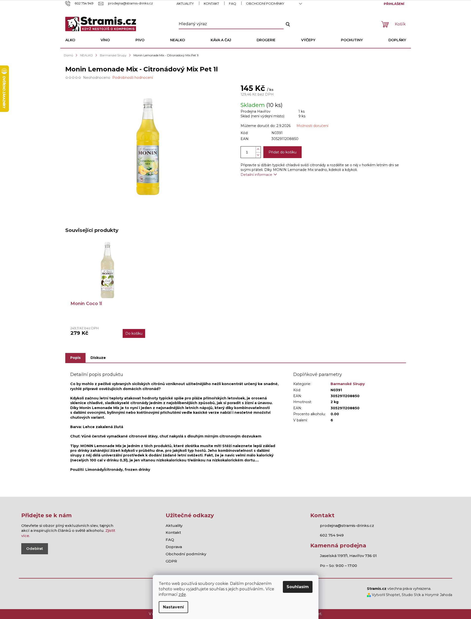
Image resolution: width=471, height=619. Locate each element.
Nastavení (173, 607)
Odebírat (34, 548)
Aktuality (185, 3)
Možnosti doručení (312, 126)
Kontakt (211, 3)
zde (182, 594)
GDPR (171, 561)
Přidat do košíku (282, 152)
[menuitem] (70, 40)
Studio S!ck (411, 595)
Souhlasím (298, 586)
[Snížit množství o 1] (258, 155)
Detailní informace (256, 174)
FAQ (232, 3)
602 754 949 (332, 535)
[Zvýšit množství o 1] (258, 149)
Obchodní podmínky (265, 3)
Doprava (174, 546)
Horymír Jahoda (438, 595)
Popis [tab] (75, 357)
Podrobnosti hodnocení (132, 77)
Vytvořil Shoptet (385, 595)
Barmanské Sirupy (348, 384)
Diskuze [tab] (98, 357)
